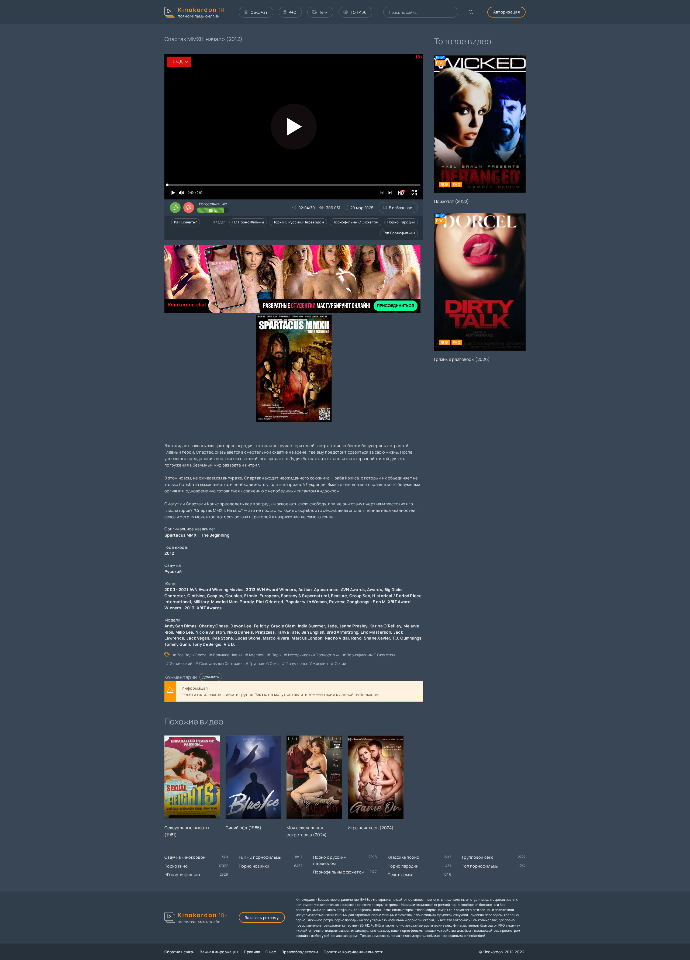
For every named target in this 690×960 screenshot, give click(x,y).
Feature (339, 596)
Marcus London (307, 638)
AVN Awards (353, 589)
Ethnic (250, 596)
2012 (169, 553)
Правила (252, 951)
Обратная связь (179, 951)
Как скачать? (185, 222)
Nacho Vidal (337, 638)
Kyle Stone (222, 638)
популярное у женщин (307, 663)
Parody (247, 602)
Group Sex (359, 596)
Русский (173, 571)
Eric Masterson (376, 632)
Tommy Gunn (177, 644)
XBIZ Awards (209, 608)
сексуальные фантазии (221, 663)
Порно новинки (254, 866)
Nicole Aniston (210, 632)
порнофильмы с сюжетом (370, 654)
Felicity (261, 626)
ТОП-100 (359, 12)
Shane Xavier (377, 638)
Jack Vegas (198, 638)
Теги (323, 12)
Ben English (312, 632)
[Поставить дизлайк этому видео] (188, 207)
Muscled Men (224, 602)
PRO (292, 12)
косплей (256, 654)
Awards (374, 589)
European (269, 596)
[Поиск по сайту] (470, 12)
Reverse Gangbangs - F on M (357, 602)
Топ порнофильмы (399, 232)
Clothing (196, 596)
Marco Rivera (276, 638)
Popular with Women (306, 602)
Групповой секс (477, 857)
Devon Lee (240, 626)
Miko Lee (184, 632)
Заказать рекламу (262, 917)
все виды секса (191, 654)
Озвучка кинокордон (184, 857)
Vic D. (229, 644)
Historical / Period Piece (397, 596)
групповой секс (264, 663)
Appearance (326, 589)
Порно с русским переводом (298, 222)
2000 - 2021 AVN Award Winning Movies (204, 589)
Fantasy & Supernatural (305, 596)
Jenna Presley (353, 626)
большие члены (227, 654)
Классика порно (403, 857)
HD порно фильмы (248, 222)
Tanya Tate (288, 632)
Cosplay (215, 596)
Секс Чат (259, 12)
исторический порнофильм (313, 654)
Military (201, 602)
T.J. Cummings (407, 638)
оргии (340, 663)
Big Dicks (393, 589)
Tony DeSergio (207, 644)
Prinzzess (265, 632)
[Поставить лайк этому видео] (175, 207)
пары (276, 654)
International (177, 602)
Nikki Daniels (240, 632)
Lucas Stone (247, 638)
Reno (356, 638)
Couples (233, 596)
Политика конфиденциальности (353, 951)
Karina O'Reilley (385, 626)
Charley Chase (213, 626)
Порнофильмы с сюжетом (355, 222)
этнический (181, 663)
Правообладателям (299, 951)
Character (174, 596)
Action (305, 589)
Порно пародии (401, 222)
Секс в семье (401, 875)
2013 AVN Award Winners (271, 589)
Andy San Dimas (180, 626)
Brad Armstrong (342, 632)
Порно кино (176, 866)
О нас (270, 951)
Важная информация (219, 951)
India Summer (311, 626)
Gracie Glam (283, 626)
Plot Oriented (269, 602)
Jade (332, 626)
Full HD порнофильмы (260, 857)
